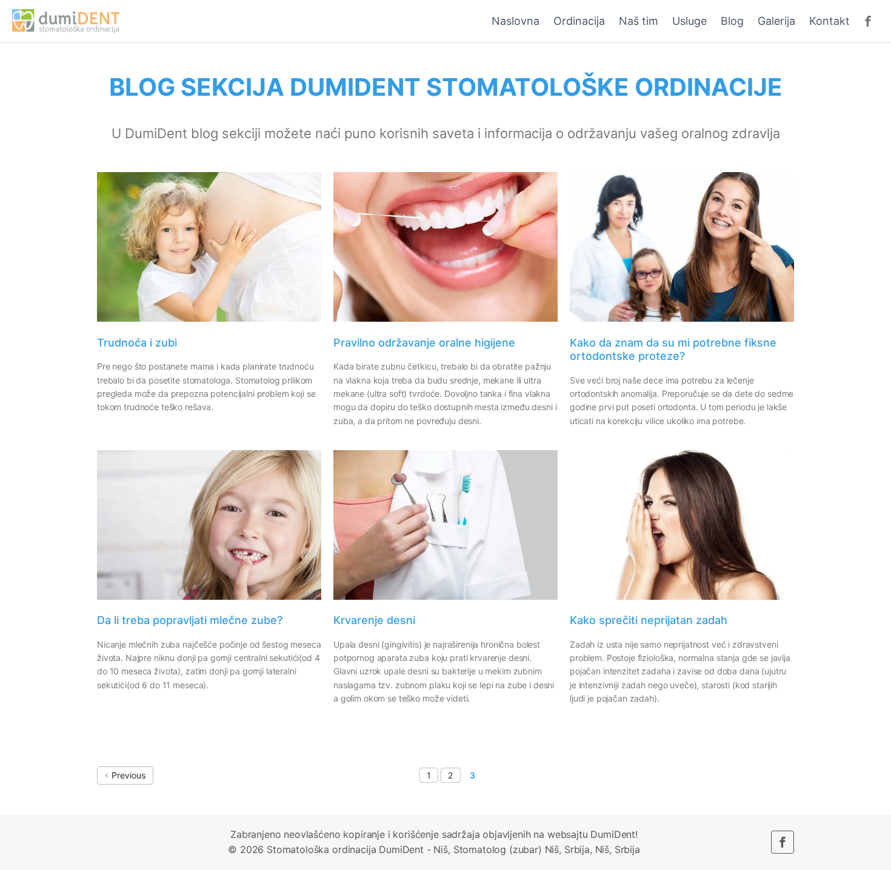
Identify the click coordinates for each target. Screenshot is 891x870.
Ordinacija (579, 21)
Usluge (689, 21)
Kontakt (829, 21)
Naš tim (638, 21)
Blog (732, 21)
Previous (128, 775)
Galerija (776, 21)
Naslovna (515, 21)
